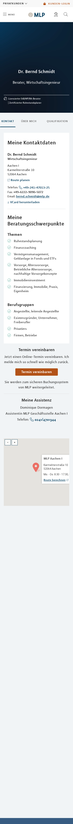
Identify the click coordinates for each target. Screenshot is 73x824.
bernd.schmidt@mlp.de (32, 196)
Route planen (20, 180)
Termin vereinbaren (36, 372)
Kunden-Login (58, 3)
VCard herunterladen (25, 202)
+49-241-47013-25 (36, 187)
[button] (36, 467)
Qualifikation (57, 121)
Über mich (28, 121)
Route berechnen (55, 480)
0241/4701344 (45, 420)
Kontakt (7, 121)
